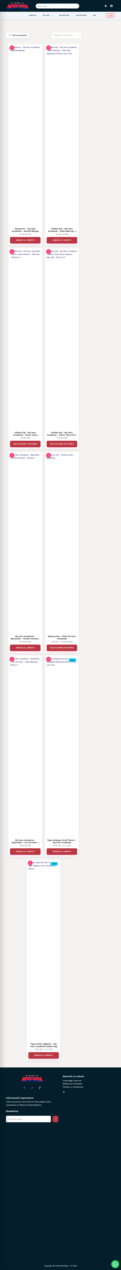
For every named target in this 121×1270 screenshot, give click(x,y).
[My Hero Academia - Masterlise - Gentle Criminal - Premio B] (25, 542)
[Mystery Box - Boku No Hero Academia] (62, 542)
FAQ (94, 15)
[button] (12, 47)
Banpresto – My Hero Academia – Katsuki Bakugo (25, 229)
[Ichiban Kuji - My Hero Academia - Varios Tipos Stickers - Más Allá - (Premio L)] (25, 338)
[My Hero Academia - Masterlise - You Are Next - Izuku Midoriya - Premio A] (25, 746)
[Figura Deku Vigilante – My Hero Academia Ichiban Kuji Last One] (43, 950)
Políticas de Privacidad (72, 1083)
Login (110, 15)
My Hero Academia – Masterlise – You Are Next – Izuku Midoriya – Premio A (25, 842)
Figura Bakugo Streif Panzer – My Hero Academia (61, 841)
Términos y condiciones (73, 1087)
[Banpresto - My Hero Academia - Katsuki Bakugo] (25, 134)
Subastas (32, 15)
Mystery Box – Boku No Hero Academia (62, 637)
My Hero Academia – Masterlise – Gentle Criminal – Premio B (25, 638)
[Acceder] (111, 6)
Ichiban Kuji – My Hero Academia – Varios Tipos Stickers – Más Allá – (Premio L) (25, 436)
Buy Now (46, 15)
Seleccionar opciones (25, 444)
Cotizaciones (81, 15)
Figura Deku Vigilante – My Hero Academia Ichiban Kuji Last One (43, 1046)
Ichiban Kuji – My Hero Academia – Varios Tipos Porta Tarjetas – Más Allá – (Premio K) (62, 436)
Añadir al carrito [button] (25, 240)
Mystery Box (64, 15)
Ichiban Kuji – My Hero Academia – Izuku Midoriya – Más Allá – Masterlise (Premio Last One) (62, 232)
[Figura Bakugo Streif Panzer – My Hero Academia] (62, 746)
